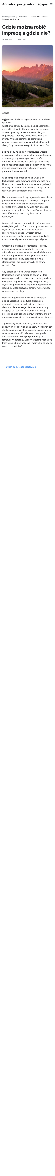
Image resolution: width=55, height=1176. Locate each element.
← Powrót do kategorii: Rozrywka (19, 366)
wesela (5, 113)
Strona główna (8, 16)
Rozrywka (23, 16)
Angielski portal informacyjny (25, 4)
